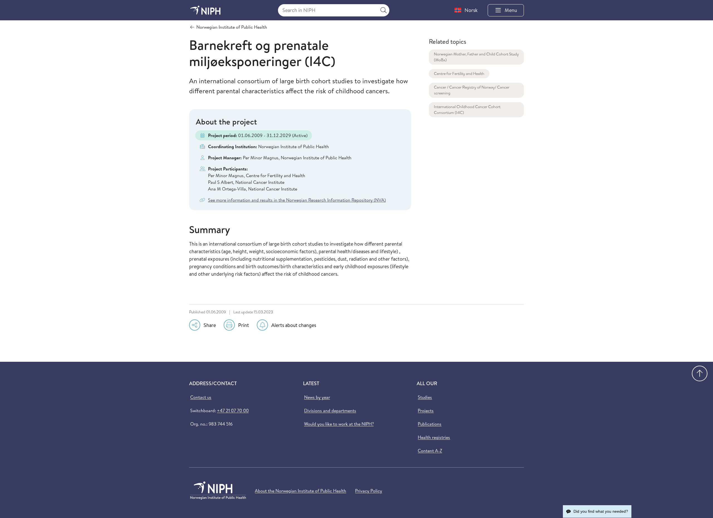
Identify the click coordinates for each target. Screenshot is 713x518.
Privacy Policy (368, 491)
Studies (425, 397)
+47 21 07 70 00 (233, 410)
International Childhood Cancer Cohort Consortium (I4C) (467, 109)
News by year (317, 397)
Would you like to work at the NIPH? (339, 424)
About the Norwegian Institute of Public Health (300, 491)
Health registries (434, 437)
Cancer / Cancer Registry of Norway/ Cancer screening (471, 90)
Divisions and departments (330, 410)
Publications (429, 424)
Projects (426, 410)
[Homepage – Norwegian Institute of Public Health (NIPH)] (205, 10)
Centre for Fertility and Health (459, 73)
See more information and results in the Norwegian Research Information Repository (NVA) (297, 200)
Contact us (200, 397)
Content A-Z (430, 451)
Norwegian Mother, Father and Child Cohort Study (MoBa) (476, 57)
